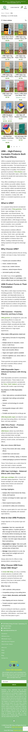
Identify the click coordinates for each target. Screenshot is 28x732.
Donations (4, 633)
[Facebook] (10, 665)
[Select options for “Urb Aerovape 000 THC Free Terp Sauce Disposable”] (15, 133)
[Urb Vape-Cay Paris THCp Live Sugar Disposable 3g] (20, 48)
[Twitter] (18, 665)
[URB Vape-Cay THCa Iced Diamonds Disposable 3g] (7, 86)
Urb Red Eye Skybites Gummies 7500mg (7, 138)
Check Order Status (7, 644)
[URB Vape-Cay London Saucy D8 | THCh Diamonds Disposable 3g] (7, 48)
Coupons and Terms (18, 730)
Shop (2, 650)
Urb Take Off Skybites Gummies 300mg (20, 116)
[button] (14, 721)
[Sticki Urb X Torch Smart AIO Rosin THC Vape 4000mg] (7, 29)
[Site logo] (5, 7)
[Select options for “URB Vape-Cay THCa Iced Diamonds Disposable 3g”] (2, 90)
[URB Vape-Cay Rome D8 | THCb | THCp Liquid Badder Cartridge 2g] (7, 67)
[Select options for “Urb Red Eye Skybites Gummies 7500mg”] (2, 133)
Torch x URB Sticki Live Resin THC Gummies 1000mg (20, 95)
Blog (2, 655)
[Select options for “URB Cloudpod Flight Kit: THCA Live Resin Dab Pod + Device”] (2, 112)
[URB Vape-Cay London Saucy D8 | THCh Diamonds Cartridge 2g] (20, 29)
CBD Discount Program (8, 641)
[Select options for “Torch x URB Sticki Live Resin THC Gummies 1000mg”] (15, 90)
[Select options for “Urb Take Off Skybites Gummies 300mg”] (15, 112)
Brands (7, 13)
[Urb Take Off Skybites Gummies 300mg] (20, 107)
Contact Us (4, 658)
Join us (14, 684)
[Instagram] (14, 665)
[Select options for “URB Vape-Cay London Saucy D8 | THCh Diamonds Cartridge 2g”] (15, 33)
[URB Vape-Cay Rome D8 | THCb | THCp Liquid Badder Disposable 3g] (20, 67)
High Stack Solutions (17, 727)
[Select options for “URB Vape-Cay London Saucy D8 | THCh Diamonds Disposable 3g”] (2, 52)
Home (2, 13)
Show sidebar (7, 20)
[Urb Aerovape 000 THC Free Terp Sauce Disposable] (20, 129)
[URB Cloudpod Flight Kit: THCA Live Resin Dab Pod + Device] (7, 107)
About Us (4, 647)
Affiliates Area (5, 636)
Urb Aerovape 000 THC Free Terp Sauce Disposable (21, 138)
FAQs (3, 652)
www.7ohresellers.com (13, 2)
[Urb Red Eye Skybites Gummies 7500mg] (7, 129)
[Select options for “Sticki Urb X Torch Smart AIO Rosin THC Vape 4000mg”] (2, 33)
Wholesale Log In (6, 638)
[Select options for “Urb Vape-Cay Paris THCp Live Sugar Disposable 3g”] (15, 52)
